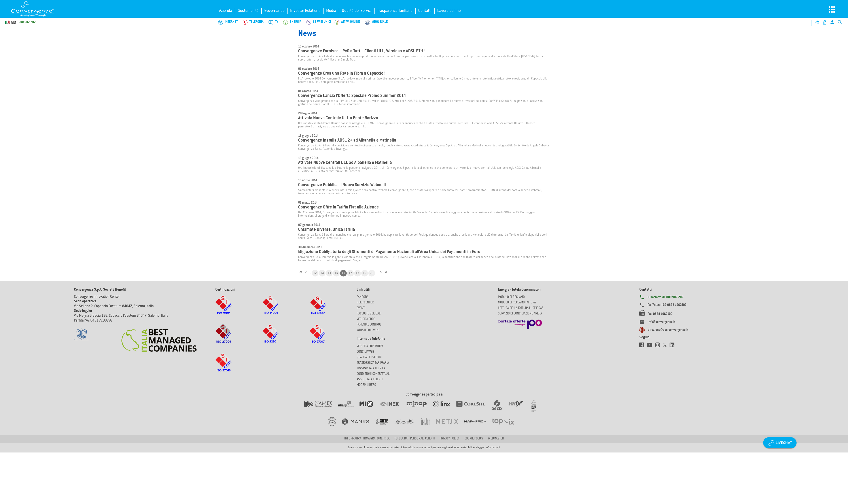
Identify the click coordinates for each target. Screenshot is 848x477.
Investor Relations (305, 11)
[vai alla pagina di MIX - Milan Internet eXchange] (369, 408)
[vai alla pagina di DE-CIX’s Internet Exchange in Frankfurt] (500, 408)
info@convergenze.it (661, 322)
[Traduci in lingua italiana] (7, 22)
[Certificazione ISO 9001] (223, 309)
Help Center (365, 302)
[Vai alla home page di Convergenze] (36, 9)
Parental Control (369, 324)
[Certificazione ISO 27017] (318, 337)
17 (350, 273)
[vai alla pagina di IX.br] (428, 426)
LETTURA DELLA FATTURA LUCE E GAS (520, 308)
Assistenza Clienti (370, 379)
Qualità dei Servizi (356, 11)
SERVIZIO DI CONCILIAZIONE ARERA (520, 313)
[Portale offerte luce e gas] (520, 323)
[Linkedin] (673, 346)
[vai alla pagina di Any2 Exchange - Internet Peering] (473, 408)
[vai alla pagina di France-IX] (407, 426)
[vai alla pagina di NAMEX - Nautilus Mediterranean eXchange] (321, 408)
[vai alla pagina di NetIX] (450, 426)
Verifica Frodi (366, 319)
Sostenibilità (248, 11)
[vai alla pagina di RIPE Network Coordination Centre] (536, 408)
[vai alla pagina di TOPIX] (506, 426)
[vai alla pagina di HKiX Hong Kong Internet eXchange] (519, 408)
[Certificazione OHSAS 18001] (318, 309)
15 (336, 273)
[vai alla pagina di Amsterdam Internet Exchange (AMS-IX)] (348, 408)
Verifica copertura (370, 346)
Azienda (225, 11)
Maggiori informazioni (488, 447)
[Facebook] (643, 346)
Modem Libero (366, 385)
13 (322, 273)
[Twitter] (666, 346)
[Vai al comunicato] (159, 337)
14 (329, 273)
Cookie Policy (473, 438)
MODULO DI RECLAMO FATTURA (517, 302)
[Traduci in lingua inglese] (13, 22)
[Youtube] (651, 346)
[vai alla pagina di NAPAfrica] (478, 426)
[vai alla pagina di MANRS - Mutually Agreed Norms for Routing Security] (358, 426)
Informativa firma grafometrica (367, 438)
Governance (274, 11)
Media (331, 11)
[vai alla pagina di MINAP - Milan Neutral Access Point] (419, 408)
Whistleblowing (368, 330)
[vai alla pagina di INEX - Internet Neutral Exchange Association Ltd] (392, 408)
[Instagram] (659, 346)
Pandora (362, 297)
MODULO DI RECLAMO (511, 297)
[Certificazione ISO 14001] (270, 309)
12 (315, 273)
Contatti (425, 11)
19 (364, 273)
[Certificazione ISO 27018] (223, 366)
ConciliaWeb (365, 352)
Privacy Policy (450, 438)
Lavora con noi (449, 11)
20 (371, 273)
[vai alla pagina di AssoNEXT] (335, 426)
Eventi (361, 308)
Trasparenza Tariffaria (395, 11)
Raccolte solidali (369, 313)
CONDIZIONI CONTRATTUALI (373, 374)
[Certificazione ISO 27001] (223, 337)
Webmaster (496, 438)
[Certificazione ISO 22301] (270, 337)
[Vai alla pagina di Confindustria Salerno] (81, 332)
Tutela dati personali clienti (414, 438)
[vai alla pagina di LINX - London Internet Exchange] (444, 408)
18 (357, 273)
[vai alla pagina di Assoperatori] (384, 426)
